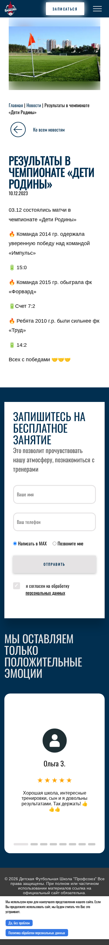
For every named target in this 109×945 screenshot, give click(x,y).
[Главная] (10, 8)
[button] (21, 844)
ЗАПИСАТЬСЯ (65, 8)
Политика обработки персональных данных (36, 932)
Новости (33, 105)
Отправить (54, 564)
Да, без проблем (19, 922)
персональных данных (45, 592)
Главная (16, 105)
